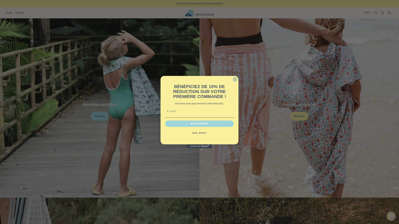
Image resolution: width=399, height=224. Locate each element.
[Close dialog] (235, 79)
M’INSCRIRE (200, 123)
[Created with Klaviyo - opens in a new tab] (199, 146)
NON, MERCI (199, 133)
